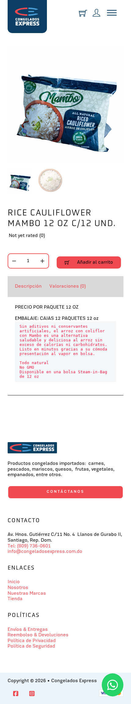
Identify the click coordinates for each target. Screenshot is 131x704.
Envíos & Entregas (28, 629)
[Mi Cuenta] (96, 13)
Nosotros (18, 587)
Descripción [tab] (28, 286)
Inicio (14, 582)
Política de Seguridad (31, 646)
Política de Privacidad (32, 640)
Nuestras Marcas (27, 593)
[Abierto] (112, 13)
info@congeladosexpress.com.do (45, 551)
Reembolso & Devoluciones (38, 635)
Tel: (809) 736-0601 (29, 546)
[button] (115, 55)
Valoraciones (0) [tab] (67, 286)
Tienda (15, 599)
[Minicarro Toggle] (83, 13)
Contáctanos (65, 492)
